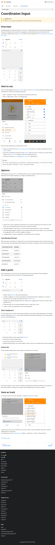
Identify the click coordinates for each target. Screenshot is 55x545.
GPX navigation (42, 33)
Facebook (3, 486)
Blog (2, 527)
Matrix (2, 492)
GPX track (29, 162)
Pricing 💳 (3, 455)
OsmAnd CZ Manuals (6, 531)
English (3, 500)
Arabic (2, 517)
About (2, 472)
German (3, 504)
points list (12, 154)
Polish (2, 511)
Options (5, 150)
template (26, 152)
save (17, 174)
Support (3, 536)
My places (33, 90)
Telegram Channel (5, 490)
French (3, 502)
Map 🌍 (3, 457)
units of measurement (23, 149)
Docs (2, 459)
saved (19, 33)
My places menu (18, 433)
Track (16, 156)
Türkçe (2, 519)
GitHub (3, 529)
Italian (2, 507)
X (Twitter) (3, 482)
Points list (26, 337)
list (5, 317)
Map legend (4, 463)
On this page (5, 9)
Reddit (2, 484)
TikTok (2, 488)
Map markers (20, 90)
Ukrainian (3, 509)
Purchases (3, 461)
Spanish (3, 513)
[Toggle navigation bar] (2, 2)
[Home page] (2, 6)
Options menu (24, 156)
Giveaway (3, 470)
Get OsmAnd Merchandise (7, 533)
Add (38, 152)
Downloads (4, 466)
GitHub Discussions (6, 480)
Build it (3, 468)
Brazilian (3, 515)
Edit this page (6, 438)
